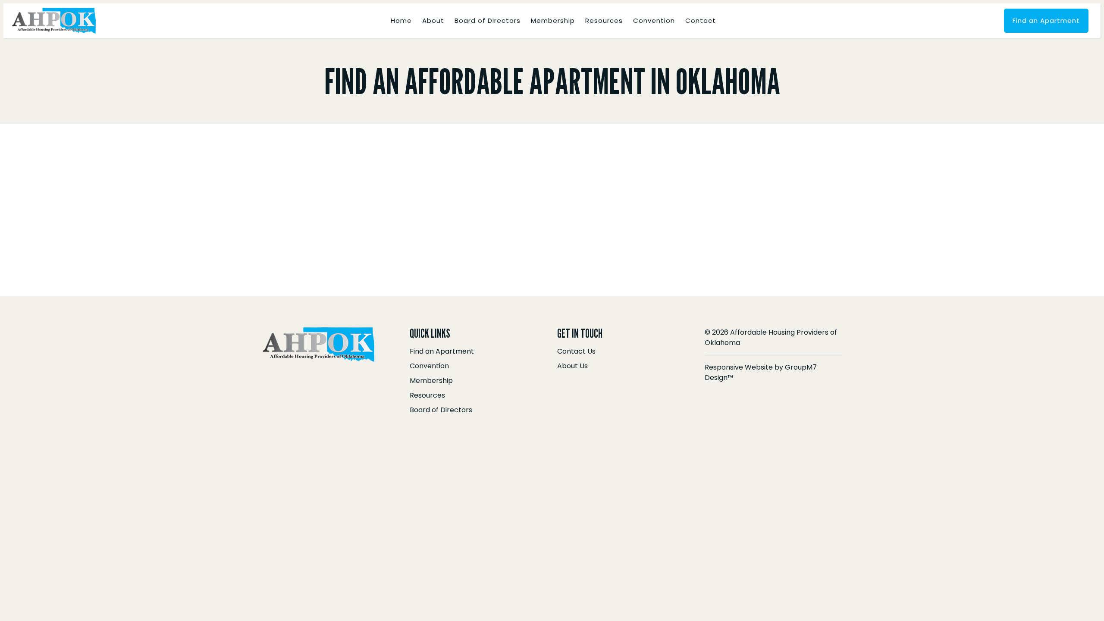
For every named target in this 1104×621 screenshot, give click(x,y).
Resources (604, 20)
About (433, 20)
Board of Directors (488, 20)
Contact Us (576, 351)
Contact (700, 20)
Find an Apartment (1046, 20)
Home (401, 20)
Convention (654, 20)
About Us (572, 366)
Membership (553, 20)
